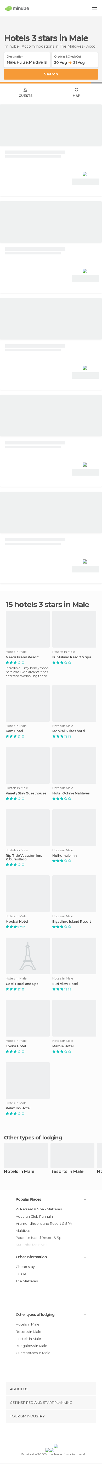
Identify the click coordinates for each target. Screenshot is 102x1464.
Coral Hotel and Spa (22, 984)
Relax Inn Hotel (18, 1108)
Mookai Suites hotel (68, 731)
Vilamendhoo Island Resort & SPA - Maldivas (45, 1227)
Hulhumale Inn (64, 856)
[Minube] (17, 8)
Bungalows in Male (31, 1346)
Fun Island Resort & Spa (71, 657)
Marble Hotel (63, 1046)
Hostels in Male (28, 1339)
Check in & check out (67, 56)
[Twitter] (50, 1434)
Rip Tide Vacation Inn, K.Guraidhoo (24, 857)
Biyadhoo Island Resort (71, 921)
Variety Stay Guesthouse (26, 793)
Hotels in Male (19, 1172)
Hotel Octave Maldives (71, 793)
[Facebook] (43, 1434)
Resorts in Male (67, 1172)
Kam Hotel (14, 731)
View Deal (85, 182)
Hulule (21, 1274)
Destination (15, 56)
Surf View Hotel (65, 984)
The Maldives (27, 1281)
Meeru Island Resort (22, 657)
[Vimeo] (56, 1434)
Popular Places (28, 1199)
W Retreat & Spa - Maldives (39, 1209)
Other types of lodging (35, 1314)
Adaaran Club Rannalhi (35, 1216)
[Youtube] (63, 1434)
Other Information (31, 1257)
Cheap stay (25, 1267)
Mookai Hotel (17, 921)
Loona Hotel (16, 1046)
